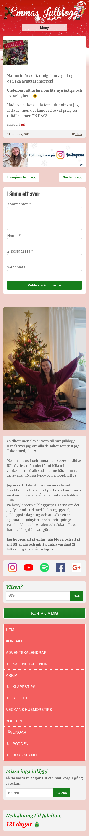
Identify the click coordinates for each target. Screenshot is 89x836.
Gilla (78, 134)
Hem (10, 629)
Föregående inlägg (21, 177)
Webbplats (16, 267)
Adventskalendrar (26, 652)
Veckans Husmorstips (29, 709)
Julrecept (17, 698)
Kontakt (14, 641)
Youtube (15, 720)
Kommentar (19, 204)
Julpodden (17, 743)
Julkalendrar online (28, 663)
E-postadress (20, 251)
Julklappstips (20, 686)
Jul (23, 124)
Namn (14, 235)
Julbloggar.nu (21, 755)
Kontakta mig (44, 613)
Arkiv (11, 675)
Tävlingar (16, 732)
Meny (44, 28)
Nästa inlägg (72, 177)
